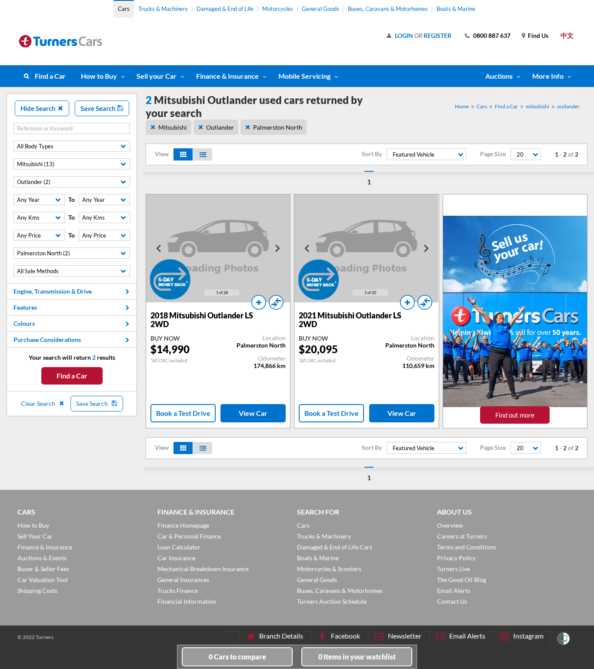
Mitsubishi (172, 127)
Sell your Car (157, 76)
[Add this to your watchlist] (258, 302)
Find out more (514, 415)
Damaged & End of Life (225, 8)
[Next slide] (277, 248)
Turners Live (453, 568)
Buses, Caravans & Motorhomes (388, 8)
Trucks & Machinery (163, 8)
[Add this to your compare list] (276, 302)
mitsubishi (537, 106)
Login (404, 35)
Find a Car (50, 76)
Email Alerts (453, 590)
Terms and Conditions (466, 547)
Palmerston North (277, 127)
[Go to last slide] (159, 248)
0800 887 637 (492, 35)
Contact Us (452, 601)
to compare (237, 656)
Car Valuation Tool (42, 579)
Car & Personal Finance (189, 536)
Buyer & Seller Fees (43, 568)
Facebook (345, 636)
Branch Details (281, 636)
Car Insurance (176, 558)
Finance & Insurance (227, 76)
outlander (568, 106)
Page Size (493, 154)
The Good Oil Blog (461, 579)
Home (462, 106)
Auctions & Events (42, 558)
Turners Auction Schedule (332, 601)
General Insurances (183, 579)
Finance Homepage (183, 525)
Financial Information (186, 601)
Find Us (538, 35)
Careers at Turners (462, 536)
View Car (253, 413)
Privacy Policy (456, 558)
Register (437, 35)
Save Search (98, 108)
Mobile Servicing (304, 76)
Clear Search (39, 403)
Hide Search (38, 108)
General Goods (320, 8)
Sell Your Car (35, 536)
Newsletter (404, 636)
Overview (450, 525)
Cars (124, 8)
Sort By (372, 154)
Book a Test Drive (183, 413)
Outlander (220, 127)
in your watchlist (357, 656)
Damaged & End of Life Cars (334, 547)
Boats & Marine (456, 8)
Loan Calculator (178, 547)
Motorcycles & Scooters (329, 568)
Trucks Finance (177, 590)
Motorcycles (277, 8)
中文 (567, 35)
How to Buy (99, 76)
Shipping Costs (37, 590)
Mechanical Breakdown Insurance (203, 568)
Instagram (528, 636)
